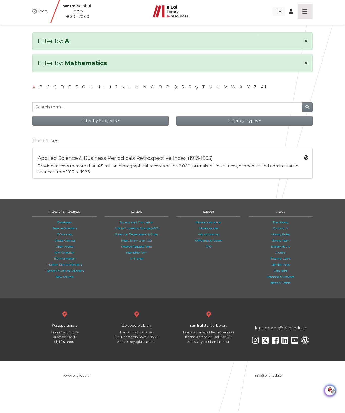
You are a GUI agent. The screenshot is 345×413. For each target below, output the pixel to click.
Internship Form (136, 252)
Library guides (208, 228)
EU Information (64, 258)
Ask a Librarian (208, 234)
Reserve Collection (64, 228)
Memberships (280, 265)
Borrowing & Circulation (136, 222)
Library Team (281, 240)
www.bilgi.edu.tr (76, 375)
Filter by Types (243, 120)
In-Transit (136, 258)
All (263, 87)
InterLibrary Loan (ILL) (136, 240)
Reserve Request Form (136, 246)
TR (279, 11)
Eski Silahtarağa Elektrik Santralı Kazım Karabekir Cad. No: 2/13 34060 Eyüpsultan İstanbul (208, 333)
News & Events (280, 283)
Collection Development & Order (136, 234)
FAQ (209, 246)
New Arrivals (64, 277)
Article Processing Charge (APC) (137, 228)
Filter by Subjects (99, 120)
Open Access (64, 246)
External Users (280, 258)
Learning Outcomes (280, 277)
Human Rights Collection (64, 265)
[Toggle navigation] (305, 11)
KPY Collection (65, 252)
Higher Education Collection (64, 271)
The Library (280, 222)
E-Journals (64, 234)
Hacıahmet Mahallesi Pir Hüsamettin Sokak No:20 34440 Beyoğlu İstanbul (136, 333)
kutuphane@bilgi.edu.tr (280, 328)
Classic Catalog (65, 240)
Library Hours (280, 246)
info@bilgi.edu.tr (268, 375)
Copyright (280, 271)
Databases (64, 222)
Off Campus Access (208, 240)
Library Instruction (208, 222)
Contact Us (280, 228)
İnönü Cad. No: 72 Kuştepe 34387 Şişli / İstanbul (64, 333)
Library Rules (281, 234)
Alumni (280, 252)
